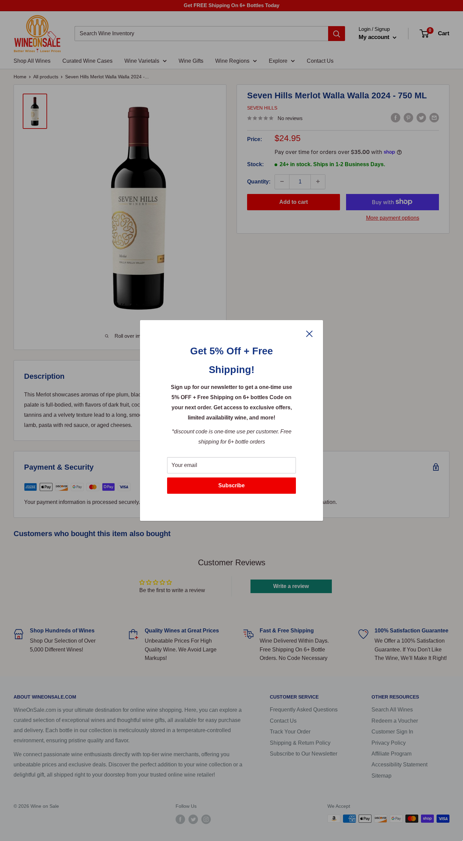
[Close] (309, 333)
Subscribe (231, 485)
